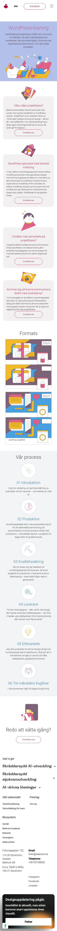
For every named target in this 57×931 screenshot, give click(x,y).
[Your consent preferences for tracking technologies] (5, 926)
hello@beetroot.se (38, 854)
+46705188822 (37, 862)
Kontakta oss (28, 132)
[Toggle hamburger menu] (52, 6)
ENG (16, 6)
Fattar (28, 921)
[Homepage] (5, 6)
